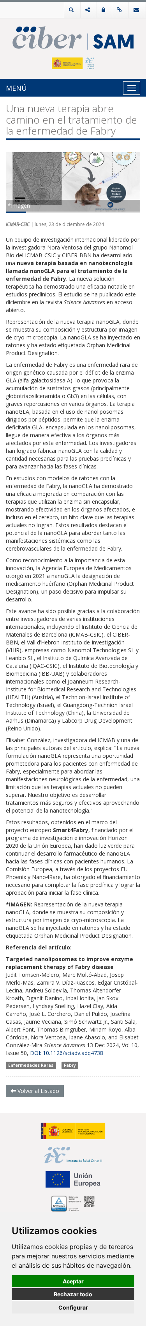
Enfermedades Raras (30, 1065)
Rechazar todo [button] (73, 1294)
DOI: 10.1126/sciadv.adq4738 (66, 1053)
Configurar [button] (73, 1307)
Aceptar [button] (73, 1281)
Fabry (70, 1065)
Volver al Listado (37, 1091)
